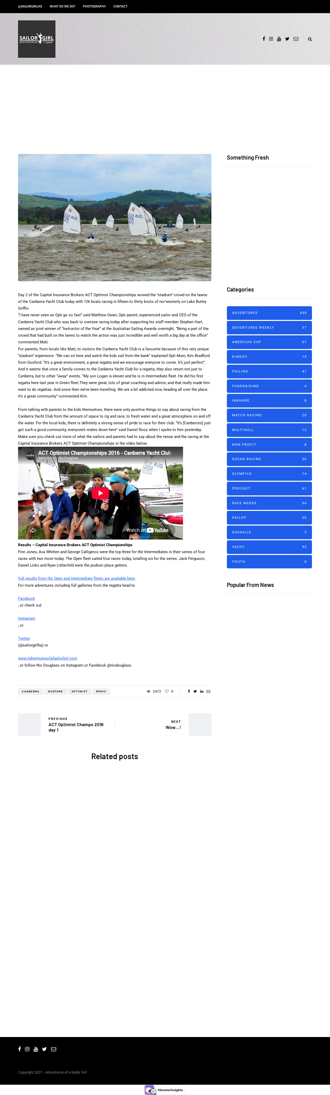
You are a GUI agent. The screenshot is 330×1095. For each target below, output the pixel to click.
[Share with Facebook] (189, 691)
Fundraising (269, 386)
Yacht (90, 913)
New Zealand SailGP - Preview (257, 640)
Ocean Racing (67, 913)
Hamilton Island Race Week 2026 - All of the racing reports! (283, 208)
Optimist (80, 691)
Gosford (55, 691)
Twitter (24, 638)
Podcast (269, 488)
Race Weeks (269, 503)
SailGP (269, 517)
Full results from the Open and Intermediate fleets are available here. (77, 578)
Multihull (269, 430)
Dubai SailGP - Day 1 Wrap (252, 672)
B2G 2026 (65, 960)
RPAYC (101, 691)
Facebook (26, 598)
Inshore (269, 400)
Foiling (269, 371)
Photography (94, 6)
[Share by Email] (208, 691)
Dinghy (269, 357)
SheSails (63, 807)
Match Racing (269, 415)
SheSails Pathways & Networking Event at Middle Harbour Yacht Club (64, 866)
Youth (269, 561)
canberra (30, 691)
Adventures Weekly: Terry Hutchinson (266, 772)
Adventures (165, 134)
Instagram (26, 618)
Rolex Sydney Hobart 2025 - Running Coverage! (165, 968)
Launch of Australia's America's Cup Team (165, 858)
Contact (120, 6)
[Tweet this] (195, 691)
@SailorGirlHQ (30, 6)
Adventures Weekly (269, 327)
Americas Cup (167, 807)
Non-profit (269, 444)
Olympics (269, 474)
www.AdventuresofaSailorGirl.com (47, 658)
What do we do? (62, 6)
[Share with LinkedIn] (202, 691)
